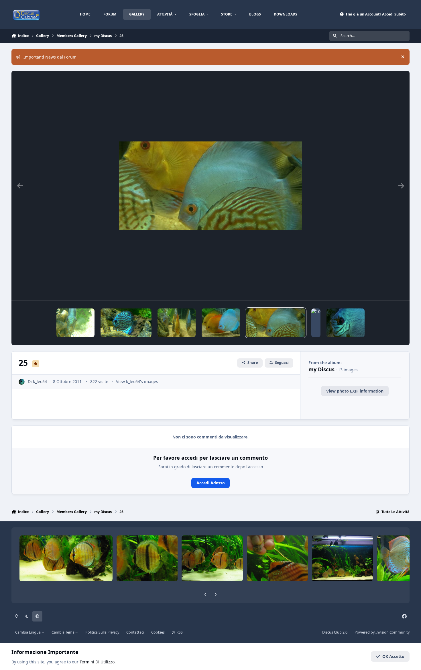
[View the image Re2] (345, 322)
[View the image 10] (315, 322)
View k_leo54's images (137, 381)
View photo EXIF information (354, 391)
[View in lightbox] (210, 185)
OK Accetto (393, 656)
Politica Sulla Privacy (102, 632)
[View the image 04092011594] (221, 322)
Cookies (158, 632)
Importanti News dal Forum (49, 57)
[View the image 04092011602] (177, 322)
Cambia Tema (63, 632)
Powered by (382, 632)
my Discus (321, 369)
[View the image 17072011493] (75, 322)
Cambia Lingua (28, 632)
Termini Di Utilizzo (97, 662)
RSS (179, 632)
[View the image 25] (276, 322)
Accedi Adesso (210, 482)
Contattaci (135, 632)
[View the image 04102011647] (126, 322)
